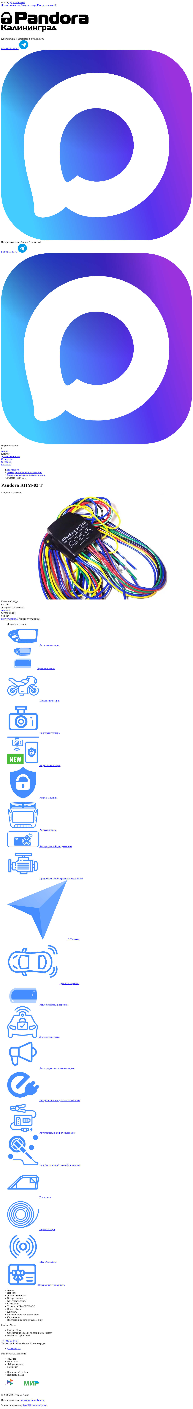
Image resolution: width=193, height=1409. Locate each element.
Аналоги (5, 610)
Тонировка (45, 1197)
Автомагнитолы (47, 830)
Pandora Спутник (48, 797)
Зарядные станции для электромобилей (59, 1100)
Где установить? (16, 2)
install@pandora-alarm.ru (35, 1405)
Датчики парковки (69, 983)
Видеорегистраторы (49, 733)
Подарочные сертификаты (51, 1285)
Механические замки (49, 1037)
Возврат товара (28, 5)
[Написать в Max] (96, 239)
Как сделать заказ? (46, 5)
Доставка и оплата (10, 5)
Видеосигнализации (49, 765)
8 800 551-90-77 (9, 252)
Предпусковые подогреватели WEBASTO (61, 878)
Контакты (6, 464)
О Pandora (6, 462)
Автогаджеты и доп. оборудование (57, 1132)
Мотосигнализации (49, 700)
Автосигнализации (49, 645)
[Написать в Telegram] (23, 48)
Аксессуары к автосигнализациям (56, 1068)
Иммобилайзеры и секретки (53, 1004)
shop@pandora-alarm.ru (32, 1400)
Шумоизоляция (47, 1229)
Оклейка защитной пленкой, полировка (60, 1165)
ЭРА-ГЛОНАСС (47, 1261)
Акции (4, 451)
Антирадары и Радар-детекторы (55, 846)
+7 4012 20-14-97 (10, 48)
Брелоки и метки (46, 668)
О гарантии (7, 459)
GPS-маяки (73, 939)
